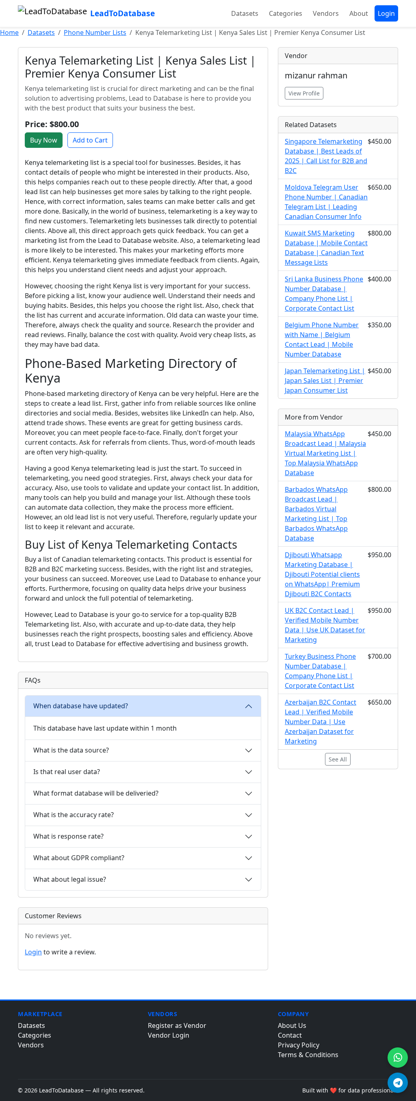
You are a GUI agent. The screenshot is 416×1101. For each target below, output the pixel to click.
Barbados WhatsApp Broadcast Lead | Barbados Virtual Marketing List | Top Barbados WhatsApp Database (316, 514)
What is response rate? (68, 836)
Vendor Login (168, 1035)
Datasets (244, 13)
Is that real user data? (66, 771)
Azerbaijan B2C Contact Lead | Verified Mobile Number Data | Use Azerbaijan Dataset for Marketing (320, 722)
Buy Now (43, 140)
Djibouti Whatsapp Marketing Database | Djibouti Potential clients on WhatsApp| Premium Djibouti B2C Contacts (322, 574)
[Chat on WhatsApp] (398, 1057)
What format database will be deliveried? (95, 793)
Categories (285, 13)
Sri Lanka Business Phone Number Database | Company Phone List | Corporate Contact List (324, 294)
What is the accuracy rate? (73, 814)
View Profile (304, 93)
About (358, 13)
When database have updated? (80, 705)
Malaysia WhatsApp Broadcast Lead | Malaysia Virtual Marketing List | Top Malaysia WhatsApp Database (325, 453)
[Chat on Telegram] (398, 1083)
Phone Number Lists (95, 32)
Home (9, 32)
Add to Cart (90, 140)
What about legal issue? (69, 879)
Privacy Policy (298, 1044)
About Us (292, 1025)
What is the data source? (71, 750)
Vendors (326, 13)
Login (386, 13)
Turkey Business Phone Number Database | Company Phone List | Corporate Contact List (320, 671)
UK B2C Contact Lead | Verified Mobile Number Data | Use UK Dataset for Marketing (325, 625)
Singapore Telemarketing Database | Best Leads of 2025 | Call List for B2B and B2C (326, 156)
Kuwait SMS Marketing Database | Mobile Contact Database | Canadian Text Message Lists (326, 248)
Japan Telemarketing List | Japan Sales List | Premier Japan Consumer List (325, 380)
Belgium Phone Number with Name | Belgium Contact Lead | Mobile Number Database (322, 339)
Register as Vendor (177, 1025)
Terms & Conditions (308, 1054)
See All (338, 759)
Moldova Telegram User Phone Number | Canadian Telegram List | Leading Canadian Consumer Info (326, 202)
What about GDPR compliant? (78, 857)
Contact (290, 1035)
